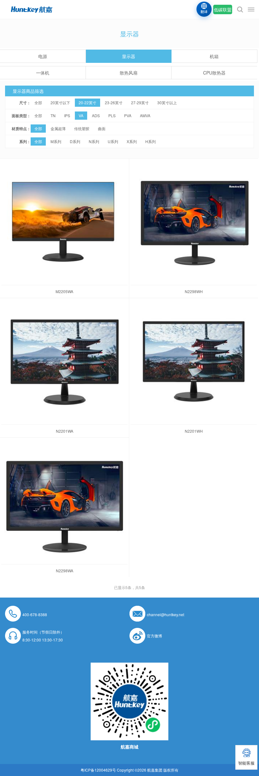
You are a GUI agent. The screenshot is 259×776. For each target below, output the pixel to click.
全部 (38, 102)
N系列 (94, 141)
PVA (127, 115)
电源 (42, 56)
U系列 (113, 141)
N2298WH (194, 291)
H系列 (150, 141)
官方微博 (154, 635)
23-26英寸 (114, 102)
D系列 (75, 141)
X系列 (132, 141)
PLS (112, 115)
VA (81, 115)
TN (53, 115)
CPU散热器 (214, 72)
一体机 (42, 72)
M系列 (56, 141)
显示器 (128, 56)
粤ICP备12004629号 (98, 770)
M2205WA (64, 291)
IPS (67, 115)
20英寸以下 (60, 102)
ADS (96, 115)
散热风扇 (128, 72)
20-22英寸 (87, 102)
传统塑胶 (81, 128)
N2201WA (64, 431)
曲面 (101, 128)
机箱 (214, 56)
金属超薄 (58, 128)
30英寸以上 (167, 102)
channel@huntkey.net (165, 614)
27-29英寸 (140, 102)
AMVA (145, 115)
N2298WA (64, 570)
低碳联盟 (223, 9)
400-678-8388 (34, 614)
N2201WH (194, 431)
